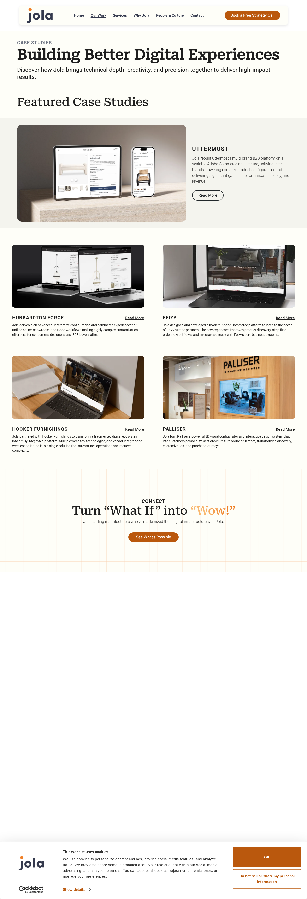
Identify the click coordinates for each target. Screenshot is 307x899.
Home (79, 15)
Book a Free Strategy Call (252, 15)
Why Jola (141, 15)
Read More (207, 195)
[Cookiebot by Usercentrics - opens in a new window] (31, 889)
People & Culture (170, 15)
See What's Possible (153, 537)
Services (120, 15)
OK (267, 857)
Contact (197, 15)
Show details (74, 889)
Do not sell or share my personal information (267, 878)
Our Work (98, 15)
